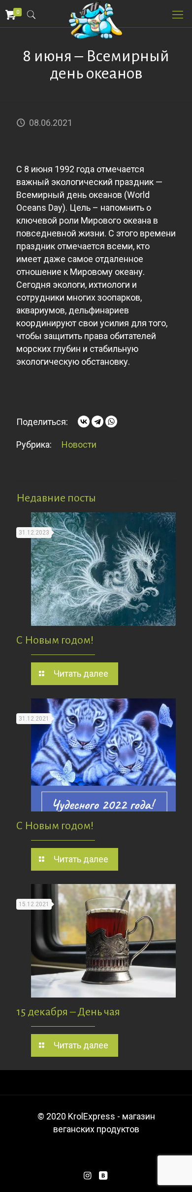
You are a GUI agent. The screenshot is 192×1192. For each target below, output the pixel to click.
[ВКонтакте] (84, 421)
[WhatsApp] (111, 421)
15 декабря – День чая (68, 1012)
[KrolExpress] (96, 12)
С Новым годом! (55, 640)
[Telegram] (97, 421)
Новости (79, 444)
